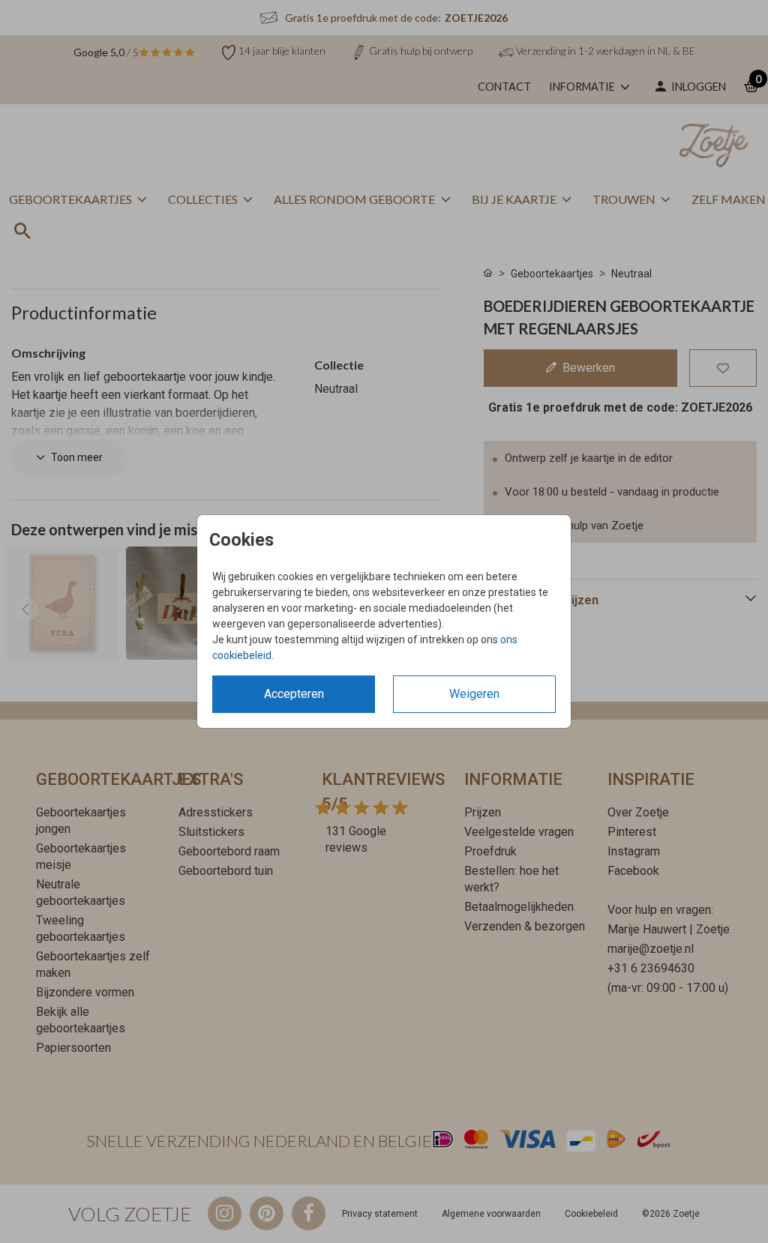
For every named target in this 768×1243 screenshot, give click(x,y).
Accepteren (294, 694)
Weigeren (474, 694)
